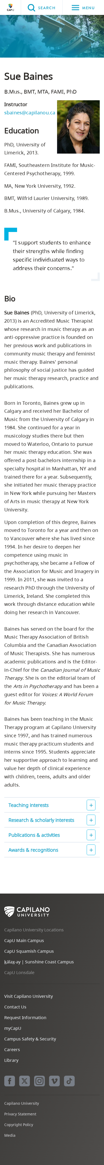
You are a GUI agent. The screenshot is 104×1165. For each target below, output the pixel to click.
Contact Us (15, 1007)
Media (9, 1135)
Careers (12, 1049)
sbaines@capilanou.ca (29, 112)
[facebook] (9, 1081)
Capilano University (10, 7)
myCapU (12, 1028)
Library (11, 1060)
